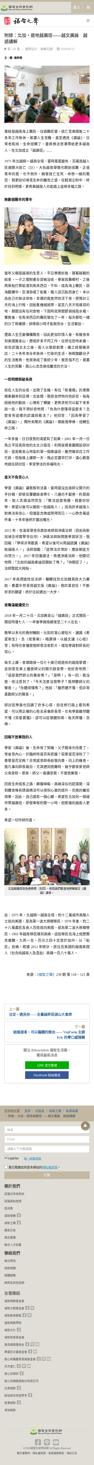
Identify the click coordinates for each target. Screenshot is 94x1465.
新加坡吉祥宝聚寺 (15, 1395)
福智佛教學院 (12, 1322)
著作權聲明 (23, 1453)
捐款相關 (10, 1268)
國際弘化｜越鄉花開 (39, 49)
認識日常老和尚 (14, 1193)
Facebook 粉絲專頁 (47, 1075)
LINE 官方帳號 (47, 1065)
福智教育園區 (12, 1315)
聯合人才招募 (12, 1244)
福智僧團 (10, 1215)
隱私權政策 (49, 1167)
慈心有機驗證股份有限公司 (21, 1381)
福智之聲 (10, 1223)
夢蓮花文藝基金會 (15, 1351)
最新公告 (10, 1230)
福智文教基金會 (14, 1308)
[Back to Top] (85, 1125)
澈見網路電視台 (14, 1344)
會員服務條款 (56, 1453)
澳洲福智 (10, 1410)
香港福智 (10, 1402)
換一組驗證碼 (32, 1158)
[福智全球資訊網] (16, 7)
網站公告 (72, 1453)
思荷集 (8, 1208)
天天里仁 (10, 1366)
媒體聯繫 (10, 1275)
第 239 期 (13, 49)
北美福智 (10, 1388)
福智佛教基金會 (14, 1301)
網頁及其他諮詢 (14, 1282)
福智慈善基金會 (14, 1337)
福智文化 (10, 1330)
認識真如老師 (12, 1201)
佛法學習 (10, 1260)
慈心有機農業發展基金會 (20, 1359)
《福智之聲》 (46, 974)
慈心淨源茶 (11, 1373)
